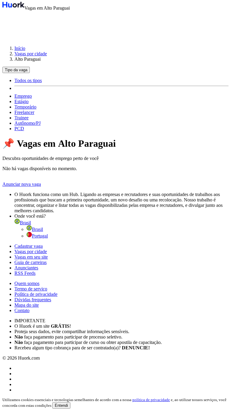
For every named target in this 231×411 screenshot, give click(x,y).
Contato (21, 310)
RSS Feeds (24, 273)
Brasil (37, 229)
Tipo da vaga (16, 70)
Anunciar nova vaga (21, 184)
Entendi (61, 405)
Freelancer (24, 112)
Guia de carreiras (30, 262)
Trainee (21, 117)
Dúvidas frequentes (32, 299)
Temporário (25, 106)
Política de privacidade (35, 294)
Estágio (21, 101)
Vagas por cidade (30, 53)
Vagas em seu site (31, 256)
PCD (19, 128)
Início (19, 48)
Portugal (40, 235)
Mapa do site (26, 305)
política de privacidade (151, 399)
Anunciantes (26, 267)
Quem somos (26, 283)
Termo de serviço (30, 288)
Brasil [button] (25, 222)
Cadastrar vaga (28, 246)
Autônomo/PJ (27, 123)
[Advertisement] (115, 25)
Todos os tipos (28, 80)
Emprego (23, 96)
